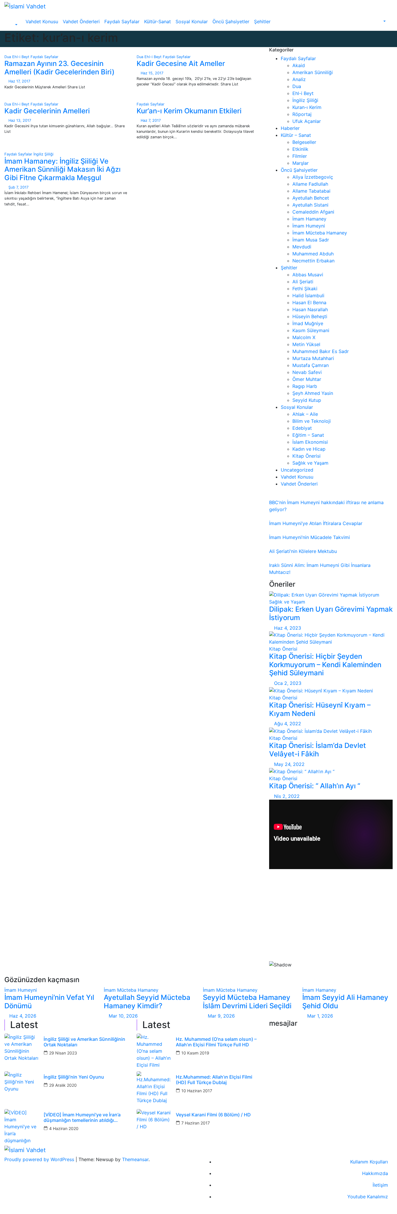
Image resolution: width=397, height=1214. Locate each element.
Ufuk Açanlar (306, 121)
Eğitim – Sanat (308, 435)
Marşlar (300, 163)
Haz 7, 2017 (151, 120)
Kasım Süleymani (310, 330)
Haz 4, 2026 (22, 1016)
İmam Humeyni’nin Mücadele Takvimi (309, 537)
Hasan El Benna (309, 302)
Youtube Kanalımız (367, 1196)
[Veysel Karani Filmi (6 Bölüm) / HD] (154, 1126)
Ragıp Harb (304, 386)
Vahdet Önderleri (81, 21)
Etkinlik (300, 149)
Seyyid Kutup (306, 400)
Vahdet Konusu (42, 21)
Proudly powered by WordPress (40, 1159)
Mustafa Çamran (310, 365)
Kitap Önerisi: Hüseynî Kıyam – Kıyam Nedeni (320, 709)
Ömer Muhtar (306, 379)
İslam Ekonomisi (310, 442)
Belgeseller (304, 142)
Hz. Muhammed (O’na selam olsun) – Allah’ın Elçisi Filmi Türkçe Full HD (216, 1042)
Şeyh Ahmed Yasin (312, 393)
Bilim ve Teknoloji (311, 421)
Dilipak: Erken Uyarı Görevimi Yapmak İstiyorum (331, 613)
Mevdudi (301, 247)
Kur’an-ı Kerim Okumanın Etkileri (189, 111)
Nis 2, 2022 (287, 796)
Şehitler (262, 21)
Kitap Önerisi (306, 456)
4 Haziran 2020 (63, 1128)
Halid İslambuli (308, 295)
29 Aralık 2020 (63, 1085)
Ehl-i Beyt (21, 57)
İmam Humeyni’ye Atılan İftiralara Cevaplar (315, 523)
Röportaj (302, 114)
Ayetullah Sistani (310, 205)
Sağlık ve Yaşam (310, 463)
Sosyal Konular (192, 21)
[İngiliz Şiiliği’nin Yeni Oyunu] (21, 1088)
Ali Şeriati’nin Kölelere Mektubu (303, 551)
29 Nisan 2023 (63, 1052)
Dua (8, 57)
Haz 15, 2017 (152, 73)
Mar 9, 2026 (221, 1016)
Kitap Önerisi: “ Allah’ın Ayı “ (314, 786)
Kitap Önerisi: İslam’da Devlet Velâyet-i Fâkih (317, 749)
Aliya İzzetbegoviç (312, 177)
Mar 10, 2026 (123, 1016)
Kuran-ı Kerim (306, 107)
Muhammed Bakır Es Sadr (320, 351)
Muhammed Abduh (313, 254)
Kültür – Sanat (296, 135)
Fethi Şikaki (304, 288)
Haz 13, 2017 (19, 120)
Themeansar (135, 1159)
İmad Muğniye (307, 323)
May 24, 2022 (289, 764)
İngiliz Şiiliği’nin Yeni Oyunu (74, 1077)
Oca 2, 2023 (287, 683)
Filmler (299, 156)
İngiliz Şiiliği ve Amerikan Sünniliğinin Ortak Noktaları (84, 1042)
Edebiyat (302, 428)
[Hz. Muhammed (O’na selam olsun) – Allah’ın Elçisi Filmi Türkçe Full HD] (154, 1051)
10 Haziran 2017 (196, 1090)
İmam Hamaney (309, 219)
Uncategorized (297, 470)
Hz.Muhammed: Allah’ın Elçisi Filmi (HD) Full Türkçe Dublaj (214, 1079)
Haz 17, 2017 (19, 81)
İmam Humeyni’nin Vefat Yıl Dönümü (49, 1001)
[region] (331, 925)
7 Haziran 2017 (195, 1122)
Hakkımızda (375, 1173)
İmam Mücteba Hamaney (319, 233)
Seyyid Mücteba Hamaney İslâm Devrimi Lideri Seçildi (247, 1001)
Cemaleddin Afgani (313, 212)
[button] (13, 25)
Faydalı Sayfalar (122, 21)
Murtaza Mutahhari (313, 358)
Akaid (298, 65)
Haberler (290, 128)
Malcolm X (303, 337)
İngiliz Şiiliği (43, 154)
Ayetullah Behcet (310, 198)
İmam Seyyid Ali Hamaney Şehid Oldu (345, 1001)
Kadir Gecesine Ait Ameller (181, 63)
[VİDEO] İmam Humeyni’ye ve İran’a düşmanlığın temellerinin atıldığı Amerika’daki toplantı (82, 1117)
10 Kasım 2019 (195, 1052)
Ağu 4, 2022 (287, 723)
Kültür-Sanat (157, 21)
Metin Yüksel (306, 344)
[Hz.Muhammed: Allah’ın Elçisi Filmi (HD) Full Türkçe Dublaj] (154, 1088)
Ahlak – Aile (305, 414)
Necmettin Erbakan (313, 261)
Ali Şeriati (302, 281)
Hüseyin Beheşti (309, 316)
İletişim (380, 1185)
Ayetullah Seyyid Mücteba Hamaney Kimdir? (147, 1001)
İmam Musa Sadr (310, 240)
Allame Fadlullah (310, 184)
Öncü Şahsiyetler (230, 21)
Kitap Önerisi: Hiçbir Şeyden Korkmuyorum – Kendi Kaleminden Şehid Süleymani (325, 664)
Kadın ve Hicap (309, 449)
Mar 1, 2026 (320, 1016)
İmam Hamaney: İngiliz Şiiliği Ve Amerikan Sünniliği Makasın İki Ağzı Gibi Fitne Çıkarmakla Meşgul (62, 169)
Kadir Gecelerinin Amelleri (47, 111)
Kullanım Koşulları (369, 1162)
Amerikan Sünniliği (312, 72)
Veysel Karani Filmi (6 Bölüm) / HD (213, 1115)
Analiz (299, 79)
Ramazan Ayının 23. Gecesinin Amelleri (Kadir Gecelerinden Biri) (59, 67)
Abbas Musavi (307, 274)
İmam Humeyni (308, 226)
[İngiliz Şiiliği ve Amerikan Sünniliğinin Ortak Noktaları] (21, 1051)
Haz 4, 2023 (287, 628)
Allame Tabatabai (311, 191)
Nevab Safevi (307, 372)
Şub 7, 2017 (18, 187)
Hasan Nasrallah (310, 309)
